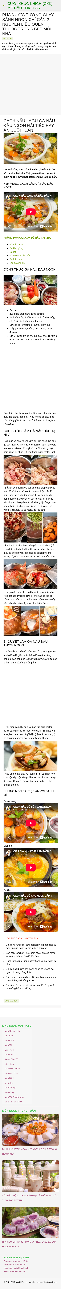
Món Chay (9, 1092)
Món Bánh (9, 1078)
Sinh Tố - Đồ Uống (13, 1102)
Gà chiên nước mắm (20, 255)
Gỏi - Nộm (9, 1050)
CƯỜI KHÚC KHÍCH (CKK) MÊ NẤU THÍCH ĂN (30, 5)
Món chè (9, 1083)
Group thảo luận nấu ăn (15, 1264)
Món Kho (9, 1054)
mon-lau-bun (11, 1001)
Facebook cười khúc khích (16, 1268)
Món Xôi (8, 1045)
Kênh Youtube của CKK (15, 1271)
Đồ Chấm (9, 1036)
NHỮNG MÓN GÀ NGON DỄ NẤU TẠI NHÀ (27, 238)
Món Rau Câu (11, 1073)
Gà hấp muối (16, 244)
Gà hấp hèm (15, 259)
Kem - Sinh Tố (11, 1059)
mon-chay (7, 38)
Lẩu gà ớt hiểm (17, 263)
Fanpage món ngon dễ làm (16, 1261)
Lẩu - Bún (9, 1064)
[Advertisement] (30, 84)
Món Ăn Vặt (10, 1087)
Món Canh (9, 1040)
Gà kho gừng (16, 248)
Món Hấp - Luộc (12, 1069)
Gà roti (12, 252)
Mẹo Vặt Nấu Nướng (14, 1097)
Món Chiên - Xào (12, 1031)
